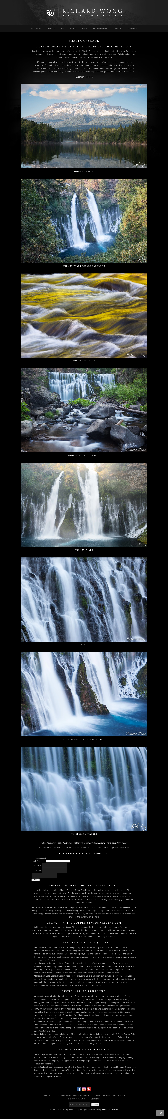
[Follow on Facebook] (79, 1089)
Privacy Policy (76, 1098)
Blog (84, 28)
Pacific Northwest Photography (70, 842)
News (73, 28)
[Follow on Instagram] (84, 1089)
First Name (37, 865)
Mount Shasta (84, 171)
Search (118, 28)
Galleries (36, 28)
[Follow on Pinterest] (89, 1089)
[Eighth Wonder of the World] (84, 734)
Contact (132, 28)
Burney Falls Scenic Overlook (84, 266)
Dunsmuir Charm (84, 361)
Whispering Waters (84, 834)
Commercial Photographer (74, 1095)
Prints (51, 28)
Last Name (36, 870)
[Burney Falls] (84, 545)
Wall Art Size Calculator (110, 1095)
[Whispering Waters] (84, 829)
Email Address (38, 861)
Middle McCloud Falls (84, 455)
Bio (62, 28)
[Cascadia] (84, 640)
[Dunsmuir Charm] (84, 356)
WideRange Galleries (110, 1109)
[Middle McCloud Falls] (84, 450)
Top (160, 1113)
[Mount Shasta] (84, 166)
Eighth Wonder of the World (84, 739)
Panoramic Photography (117, 842)
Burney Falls (84, 550)
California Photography (95, 842)
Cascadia (84, 645)
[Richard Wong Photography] (84, 16)
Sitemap (95, 1098)
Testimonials (100, 28)
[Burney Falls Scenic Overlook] (84, 261)
